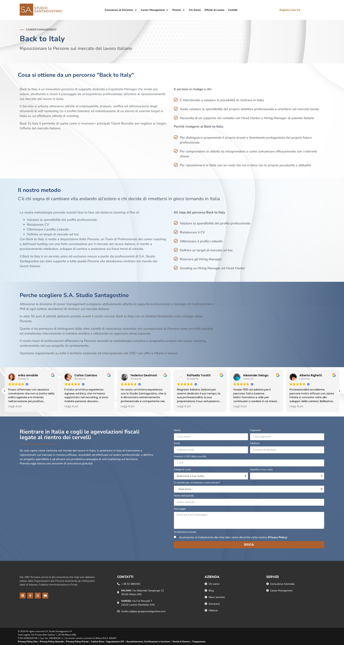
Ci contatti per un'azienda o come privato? (197, 482)
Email (177, 443)
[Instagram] (38, 596)
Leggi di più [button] (15, 406)
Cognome (255, 430)
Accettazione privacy (185, 532)
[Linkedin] (23, 596)
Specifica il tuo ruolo (261, 469)
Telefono (255, 443)
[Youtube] (45, 596)
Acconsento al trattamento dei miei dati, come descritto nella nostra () (232, 537)
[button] (121, 10)
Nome (177, 430)
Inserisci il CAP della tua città (190, 456)
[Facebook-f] (30, 596)
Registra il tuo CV (290, 10)
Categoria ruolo (183, 469)
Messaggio (180, 509)
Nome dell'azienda (184, 496)
